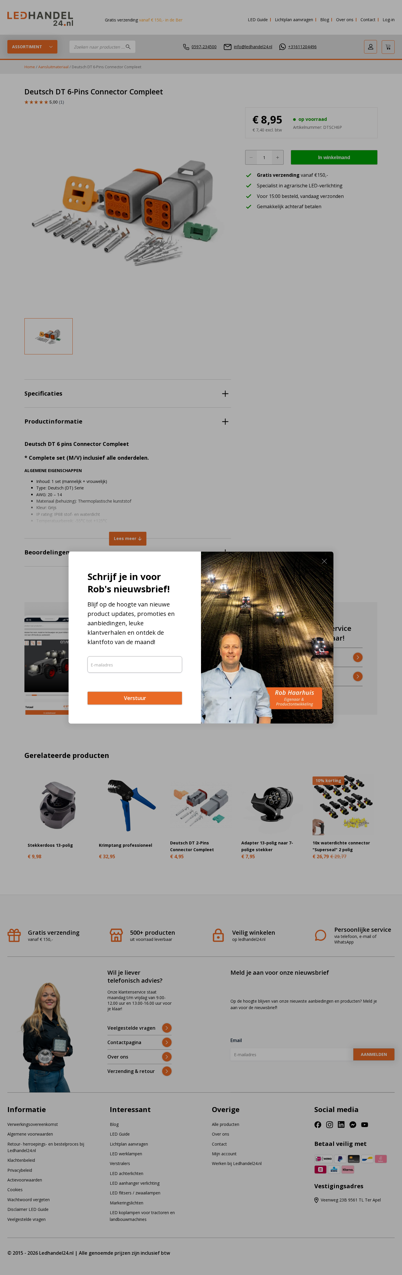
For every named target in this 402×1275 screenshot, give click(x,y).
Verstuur (135, 698)
